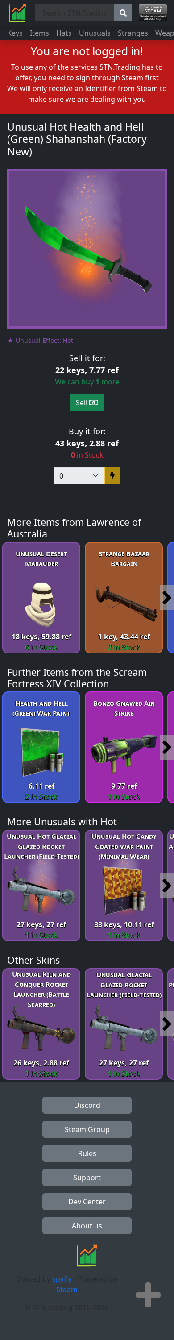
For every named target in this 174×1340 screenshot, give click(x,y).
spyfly (62, 1279)
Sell (82, 403)
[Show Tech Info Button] (148, 1294)
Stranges (133, 33)
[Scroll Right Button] (167, 597)
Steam (67, 1289)
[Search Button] (123, 12)
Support (87, 1177)
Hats (64, 33)
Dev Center (87, 1202)
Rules (87, 1153)
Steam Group (87, 1129)
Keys (15, 33)
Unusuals (95, 33)
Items (39, 33)
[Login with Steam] (153, 12)
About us (87, 1226)
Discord (87, 1105)
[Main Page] (17, 13)
